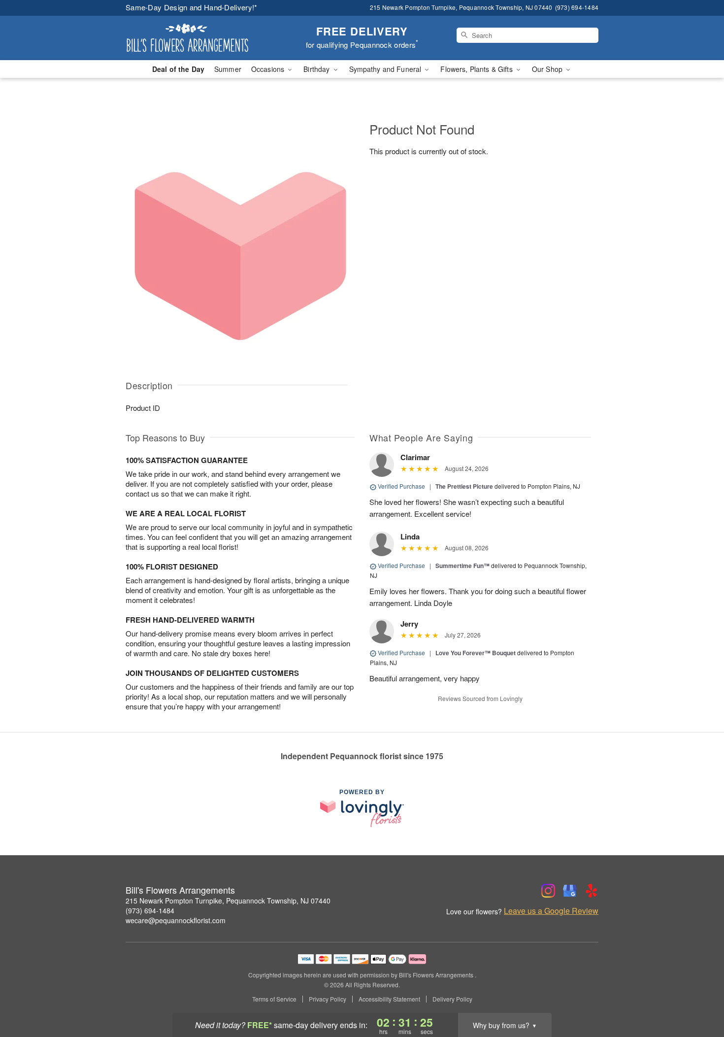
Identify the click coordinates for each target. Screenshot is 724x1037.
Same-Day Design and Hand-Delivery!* (192, 7)
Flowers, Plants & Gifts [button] (477, 69)
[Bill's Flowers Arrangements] (196, 38)
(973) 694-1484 (150, 910)
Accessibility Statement (389, 999)
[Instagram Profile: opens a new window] (548, 891)
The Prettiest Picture (464, 486)
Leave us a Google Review (551, 910)
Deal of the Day (178, 69)
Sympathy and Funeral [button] (386, 69)
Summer (227, 69)
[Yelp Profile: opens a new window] (591, 891)
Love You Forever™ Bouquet (475, 652)
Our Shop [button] (548, 69)
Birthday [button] (317, 69)
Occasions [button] (268, 69)
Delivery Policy (452, 999)
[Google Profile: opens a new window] (570, 891)
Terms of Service (274, 999)
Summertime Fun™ (462, 565)
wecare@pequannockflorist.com (176, 920)
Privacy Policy (327, 999)
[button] (698, 995)
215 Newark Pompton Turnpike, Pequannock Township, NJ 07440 (228, 900)
